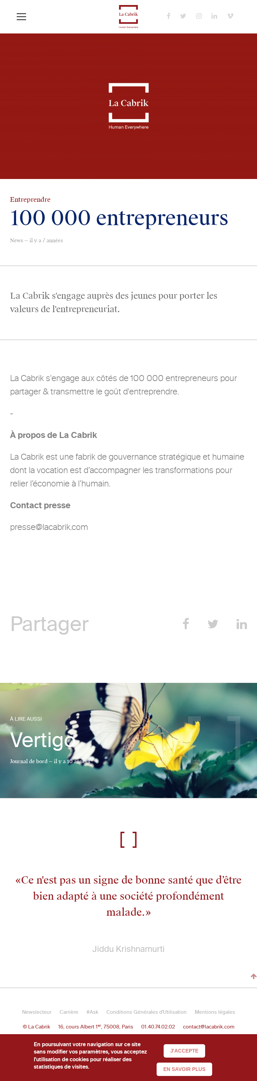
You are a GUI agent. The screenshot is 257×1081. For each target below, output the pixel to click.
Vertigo (43, 740)
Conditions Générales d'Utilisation (146, 1012)
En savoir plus (184, 1069)
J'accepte (184, 1051)
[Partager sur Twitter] (213, 624)
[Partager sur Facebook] (185, 624)
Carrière (69, 1012)
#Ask (92, 1012)
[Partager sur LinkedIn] (242, 624)
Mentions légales (215, 1012)
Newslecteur (37, 1012)
